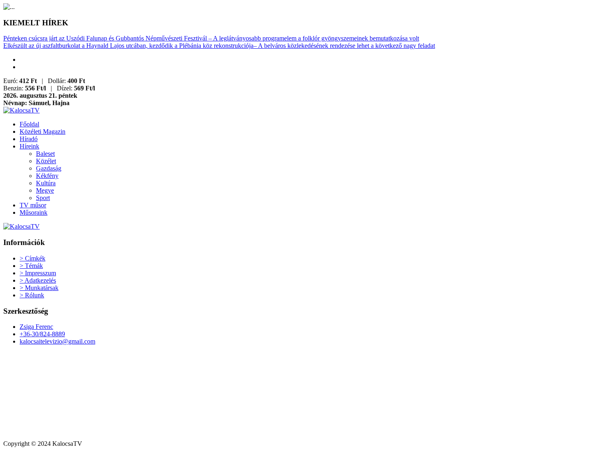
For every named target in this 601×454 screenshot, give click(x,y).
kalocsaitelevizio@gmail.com (57, 341)
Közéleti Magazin (42, 131)
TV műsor (33, 205)
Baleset (45, 153)
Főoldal (29, 124)
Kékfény (47, 175)
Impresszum (38, 273)
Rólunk (32, 295)
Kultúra (46, 183)
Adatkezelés (38, 280)
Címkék (32, 258)
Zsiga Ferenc (36, 326)
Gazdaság (48, 168)
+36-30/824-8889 (42, 333)
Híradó (29, 138)
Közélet (46, 160)
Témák (31, 265)
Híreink (29, 146)
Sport (43, 197)
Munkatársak (39, 287)
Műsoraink (33, 212)
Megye (45, 190)
